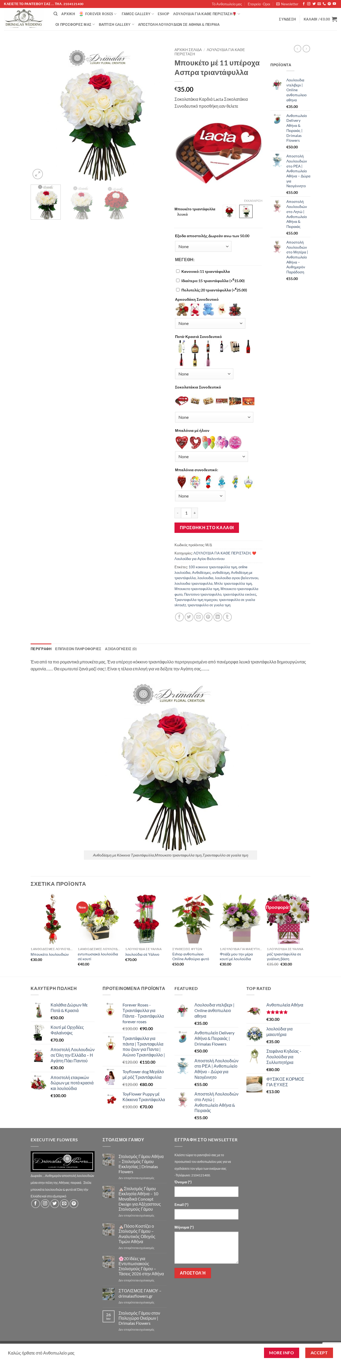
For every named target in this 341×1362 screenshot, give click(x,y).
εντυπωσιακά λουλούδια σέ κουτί (98, 956)
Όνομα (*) (183, 1182)
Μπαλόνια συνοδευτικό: (196, 469)
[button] (287, 4)
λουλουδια (205, 578)
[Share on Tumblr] (227, 617)
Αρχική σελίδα (188, 50)
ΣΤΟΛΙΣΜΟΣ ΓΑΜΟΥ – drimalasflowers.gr (140, 1293)
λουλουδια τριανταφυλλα (193, 583)
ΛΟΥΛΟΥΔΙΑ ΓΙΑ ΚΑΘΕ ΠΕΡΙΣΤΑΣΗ (221, 553)
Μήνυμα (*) (184, 1227)
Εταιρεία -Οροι (259, 4)
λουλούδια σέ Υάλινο (142, 954)
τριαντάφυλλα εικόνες (239, 594)
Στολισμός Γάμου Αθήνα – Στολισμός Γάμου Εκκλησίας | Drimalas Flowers (141, 1164)
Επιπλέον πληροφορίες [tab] (78, 649)
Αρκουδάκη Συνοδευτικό (197, 299)
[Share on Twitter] (189, 617)
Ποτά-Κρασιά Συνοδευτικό (198, 336)
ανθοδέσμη (220, 572)
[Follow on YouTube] (334, 4)
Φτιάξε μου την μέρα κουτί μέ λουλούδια (236, 956)
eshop (163, 14)
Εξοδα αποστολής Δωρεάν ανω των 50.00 (212, 235)
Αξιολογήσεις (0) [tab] (121, 649)
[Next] (157, 112)
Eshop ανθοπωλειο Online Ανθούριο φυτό (190, 956)
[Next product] (297, 48)
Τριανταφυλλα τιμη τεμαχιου (195, 600)
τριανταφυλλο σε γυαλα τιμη (209, 605)
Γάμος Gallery (136, 14)
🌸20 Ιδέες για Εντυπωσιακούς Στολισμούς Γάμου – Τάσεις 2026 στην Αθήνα (141, 1266)
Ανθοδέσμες (201, 572)
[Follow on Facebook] (303, 4)
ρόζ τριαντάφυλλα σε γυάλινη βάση (284, 956)
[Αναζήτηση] (56, 14)
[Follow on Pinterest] (329, 4)
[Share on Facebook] (179, 617)
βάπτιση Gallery (115, 24)
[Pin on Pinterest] (208, 617)
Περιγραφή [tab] (41, 649)
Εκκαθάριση (253, 200)
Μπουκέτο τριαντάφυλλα (194, 209)
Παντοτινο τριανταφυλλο (202, 594)
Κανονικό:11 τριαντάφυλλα (205, 271)
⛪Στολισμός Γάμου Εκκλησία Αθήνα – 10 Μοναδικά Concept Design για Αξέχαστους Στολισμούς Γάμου (140, 1198)
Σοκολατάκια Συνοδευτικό (198, 387)
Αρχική (68, 14)
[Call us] (324, 4)
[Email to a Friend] (198, 617)
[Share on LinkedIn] (217, 617)
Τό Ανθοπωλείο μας (227, 4)
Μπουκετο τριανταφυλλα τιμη (196, 589)
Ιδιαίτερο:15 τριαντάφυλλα (213, 280)
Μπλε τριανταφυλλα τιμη (233, 583)
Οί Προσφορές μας (73, 24)
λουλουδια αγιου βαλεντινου (236, 578)
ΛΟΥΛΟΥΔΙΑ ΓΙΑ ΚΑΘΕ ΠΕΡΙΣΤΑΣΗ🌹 (205, 14)
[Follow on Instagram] (308, 4)
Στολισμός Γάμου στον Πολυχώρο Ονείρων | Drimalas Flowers (139, 1318)
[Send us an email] (319, 4)
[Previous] (40, 112)
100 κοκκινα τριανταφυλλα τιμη (213, 567)
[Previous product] (306, 48)
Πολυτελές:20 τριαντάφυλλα (214, 290)
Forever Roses (99, 14)
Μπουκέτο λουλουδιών (50, 954)
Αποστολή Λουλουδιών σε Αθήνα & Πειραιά (179, 24)
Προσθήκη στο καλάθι (207, 527)
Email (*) (181, 1204)
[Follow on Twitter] (314, 4)
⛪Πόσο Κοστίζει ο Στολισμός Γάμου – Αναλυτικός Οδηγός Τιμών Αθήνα (137, 1233)
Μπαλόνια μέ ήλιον (192, 430)
